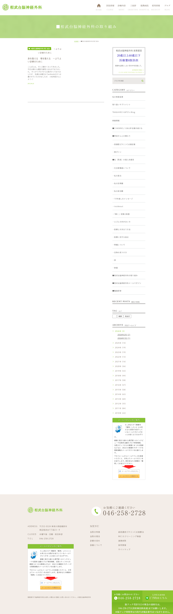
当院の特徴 (95, 532)
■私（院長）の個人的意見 (123, 160)
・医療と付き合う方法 (121, 229)
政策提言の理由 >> (138, 70)
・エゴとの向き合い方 (121, 222)
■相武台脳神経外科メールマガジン (126, 283)
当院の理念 (95, 536)
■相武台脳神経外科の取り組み (40, 48)
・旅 (114, 260)
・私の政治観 (117, 191)
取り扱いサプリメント (121, 104)
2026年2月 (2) (124, 335)
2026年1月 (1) (124, 338)
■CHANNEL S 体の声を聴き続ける (127, 128)
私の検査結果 (117, 97)
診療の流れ (95, 541)
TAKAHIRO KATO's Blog (123, 112)
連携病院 (122, 541)
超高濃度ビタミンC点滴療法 (131, 532)
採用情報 (122, 545)
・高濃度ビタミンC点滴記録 (123, 144)
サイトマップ (124, 549)
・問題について (118, 245)
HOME (76, 41)
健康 (120, 316)
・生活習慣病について (121, 168)
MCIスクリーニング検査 (129, 536)
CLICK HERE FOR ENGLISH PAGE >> (131, 72)
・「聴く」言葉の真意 (121, 214)
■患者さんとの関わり (121, 136)
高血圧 (127, 316)
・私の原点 (116, 176)
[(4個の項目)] (114, 316)
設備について (96, 545)
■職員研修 (116, 291)
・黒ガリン (116, 152)
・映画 (115, 268)
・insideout (117, 206)
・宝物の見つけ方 (119, 252)
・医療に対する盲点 (120, 237)
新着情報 (116, 120)
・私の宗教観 (117, 183)
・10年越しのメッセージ (122, 199)
